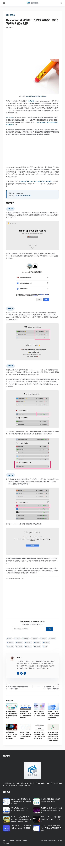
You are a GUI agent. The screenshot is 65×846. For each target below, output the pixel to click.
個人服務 (25, 638)
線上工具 (10, 646)
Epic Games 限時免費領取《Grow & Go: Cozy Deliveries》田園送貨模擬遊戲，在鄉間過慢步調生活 (21, 819)
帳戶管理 (52, 638)
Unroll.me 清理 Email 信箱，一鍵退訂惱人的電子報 (35, 181)
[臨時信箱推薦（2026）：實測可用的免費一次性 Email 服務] (11, 727)
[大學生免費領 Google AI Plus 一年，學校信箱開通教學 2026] (25, 706)
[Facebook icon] (18, 673)
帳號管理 (19, 642)
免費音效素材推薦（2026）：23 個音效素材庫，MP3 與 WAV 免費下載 (51, 810)
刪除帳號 (34, 638)
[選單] (4, 3)
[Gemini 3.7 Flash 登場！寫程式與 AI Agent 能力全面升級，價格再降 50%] (53, 706)
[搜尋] (61, 3)
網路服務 (46, 642)
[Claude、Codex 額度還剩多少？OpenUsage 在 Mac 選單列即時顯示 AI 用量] (6, 801)
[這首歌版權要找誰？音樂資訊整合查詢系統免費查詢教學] (11, 706)
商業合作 (25, 840)
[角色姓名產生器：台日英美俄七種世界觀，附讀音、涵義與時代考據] (39, 727)
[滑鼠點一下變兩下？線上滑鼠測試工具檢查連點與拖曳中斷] (25, 727)
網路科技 (12, 15)
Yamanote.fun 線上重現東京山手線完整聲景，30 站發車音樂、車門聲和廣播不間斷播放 (53, 736)
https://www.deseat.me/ (23, 195)
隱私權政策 (6, 843)
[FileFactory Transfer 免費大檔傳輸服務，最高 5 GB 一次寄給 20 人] (36, 819)
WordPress (56, 840)
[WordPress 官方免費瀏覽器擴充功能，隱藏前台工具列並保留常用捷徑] (36, 828)
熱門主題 (28, 642)
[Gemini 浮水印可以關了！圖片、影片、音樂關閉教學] (39, 706)
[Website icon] (21, 673)
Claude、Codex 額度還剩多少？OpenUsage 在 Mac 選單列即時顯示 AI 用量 (21, 801)
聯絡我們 (18, 840)
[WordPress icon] (25, 673)
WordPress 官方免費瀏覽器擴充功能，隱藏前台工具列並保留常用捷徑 (51, 828)
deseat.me (9, 118)
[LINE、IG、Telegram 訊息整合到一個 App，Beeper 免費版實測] (6, 828)
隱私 (45, 646)
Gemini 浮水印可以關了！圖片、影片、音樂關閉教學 (39, 713)
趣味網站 (37, 646)
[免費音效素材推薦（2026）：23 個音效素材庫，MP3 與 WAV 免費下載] (36, 810)
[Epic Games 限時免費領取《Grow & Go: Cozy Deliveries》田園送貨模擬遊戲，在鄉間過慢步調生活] (6, 819)
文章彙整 (12, 840)
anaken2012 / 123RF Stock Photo (36, 96)
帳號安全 (10, 642)
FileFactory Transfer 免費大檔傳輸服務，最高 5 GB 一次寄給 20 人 (51, 819)
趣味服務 (28, 646)
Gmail (9, 638)
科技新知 (37, 642)
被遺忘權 (31, 101)
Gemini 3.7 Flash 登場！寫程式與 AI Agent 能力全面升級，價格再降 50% (53, 715)
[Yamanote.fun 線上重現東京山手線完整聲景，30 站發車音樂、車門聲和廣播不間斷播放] (53, 727)
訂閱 (49, 629)
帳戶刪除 (43, 638)
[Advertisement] (32, 43)
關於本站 (5, 840)
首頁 (7, 15)
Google (16, 638)
